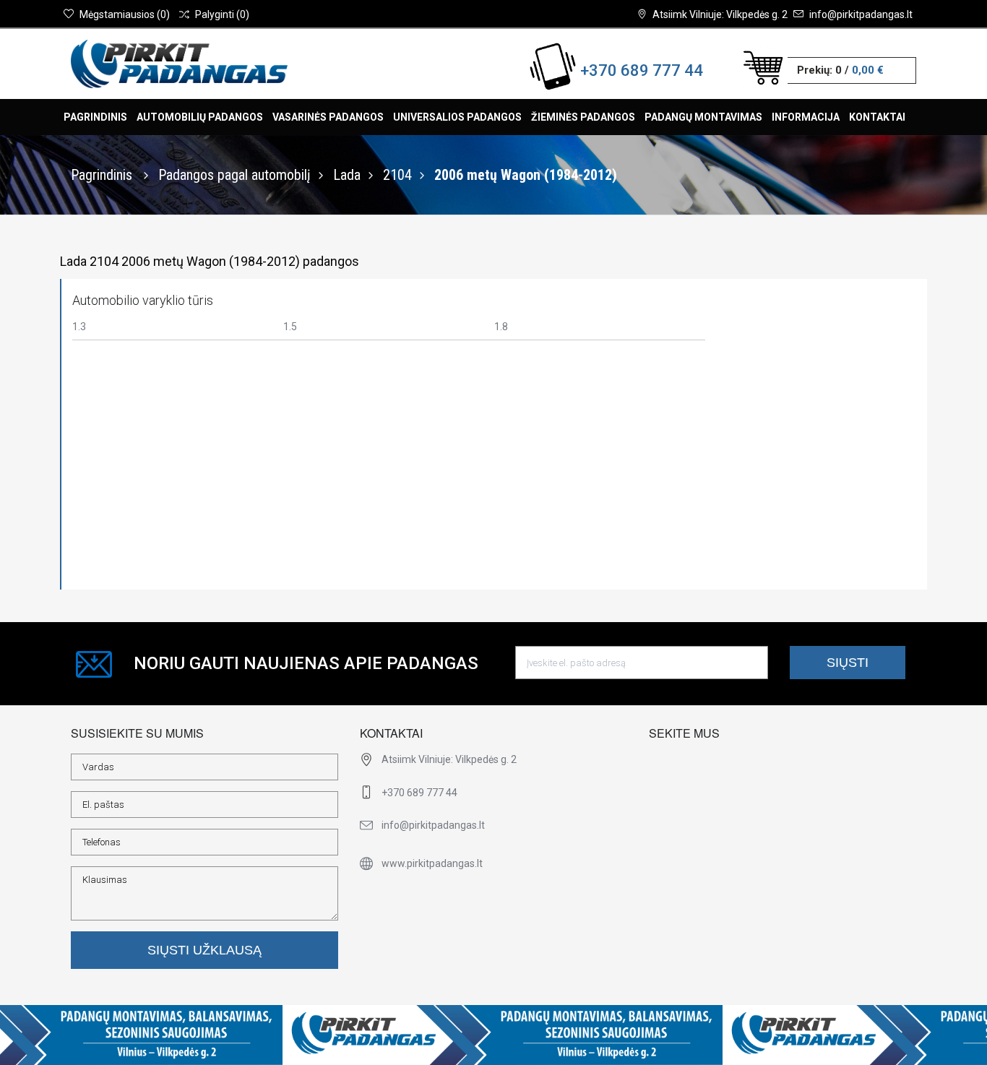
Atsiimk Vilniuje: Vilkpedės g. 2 (720, 14)
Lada (347, 175)
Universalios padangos (457, 117)
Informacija (806, 117)
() (124, 14)
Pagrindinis (95, 117)
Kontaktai (877, 117)
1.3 (79, 326)
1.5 (290, 326)
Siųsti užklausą (204, 950)
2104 (397, 175)
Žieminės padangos (583, 117)
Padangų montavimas (703, 117)
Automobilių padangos (200, 117)
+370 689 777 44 (641, 70)
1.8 (501, 326)
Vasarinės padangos (328, 117)
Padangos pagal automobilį (234, 175)
